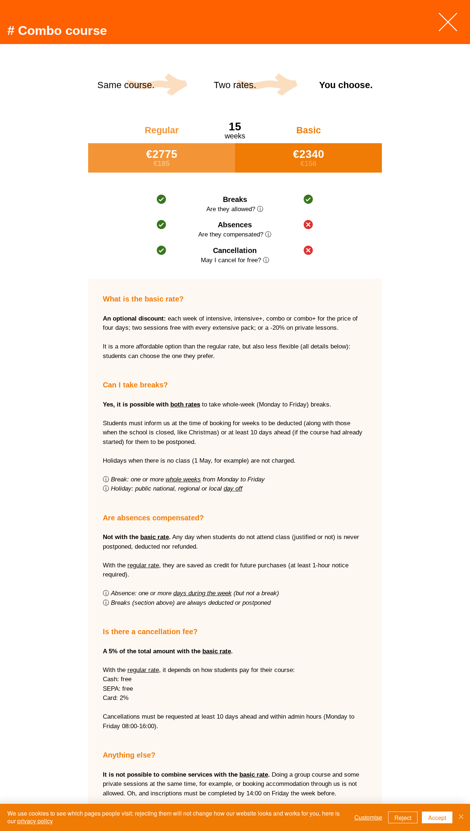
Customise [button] (368, 817)
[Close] (461, 817)
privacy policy (35, 821)
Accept (437, 817)
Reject (402, 817)
